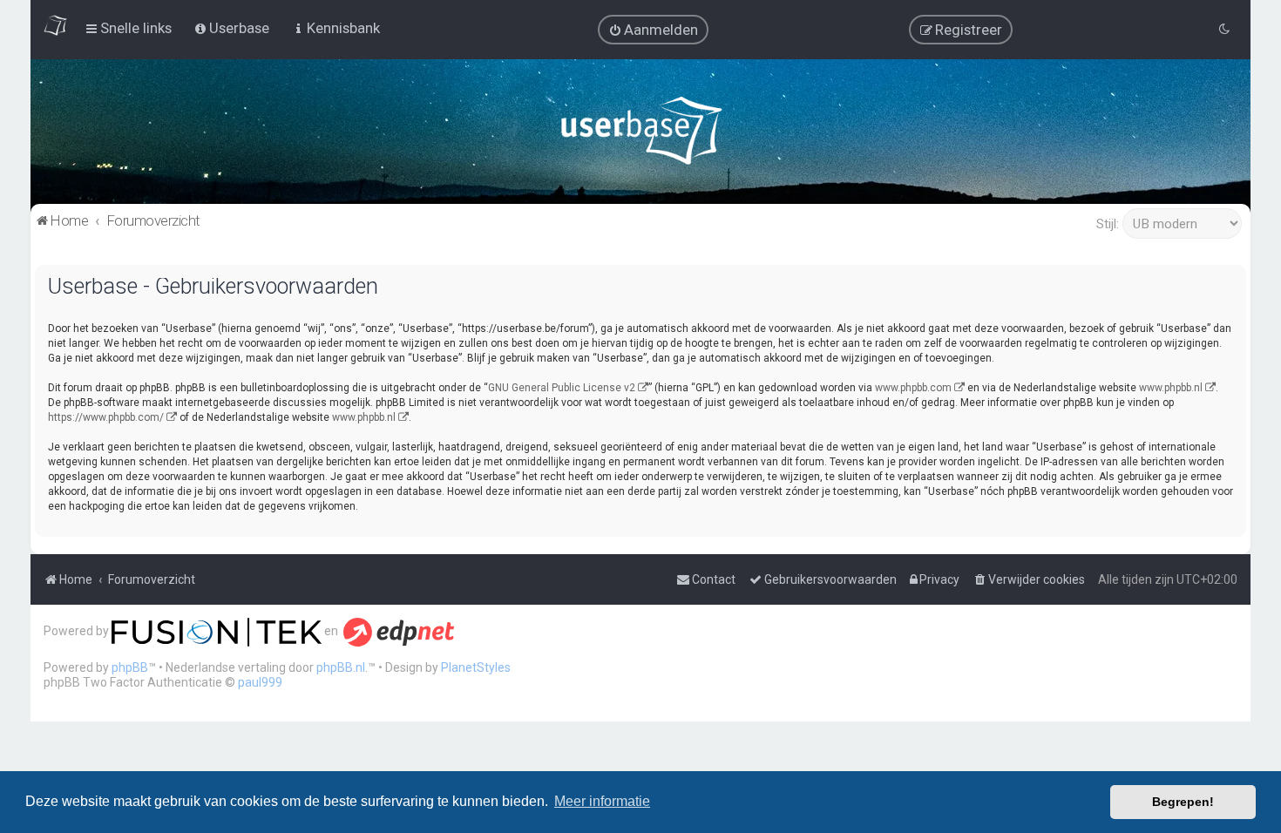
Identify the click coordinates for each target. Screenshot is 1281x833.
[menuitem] (653, 29)
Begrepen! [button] (1183, 802)
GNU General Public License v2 (561, 388)
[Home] (641, 134)
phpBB (130, 667)
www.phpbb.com (913, 388)
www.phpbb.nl (1171, 388)
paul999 (260, 682)
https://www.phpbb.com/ (106, 417)
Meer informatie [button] (602, 801)
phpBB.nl (340, 667)
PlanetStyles (476, 667)
